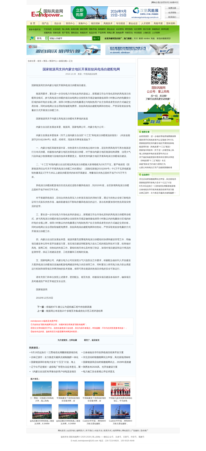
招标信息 (57, 33)
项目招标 (95, 23)
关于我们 (89, 430)
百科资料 (170, 23)
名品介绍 (93, 33)
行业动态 (48, 29)
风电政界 (120, 33)
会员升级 (71, 430)
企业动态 (57, 29)
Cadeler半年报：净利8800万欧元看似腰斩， (94, 422)
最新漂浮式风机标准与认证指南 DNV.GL (156, 140)
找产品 (45, 23)
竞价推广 (144, 430)
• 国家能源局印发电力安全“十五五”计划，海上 (52, 362)
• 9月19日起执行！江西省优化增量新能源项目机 (54, 352)
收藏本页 (174, 2)
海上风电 (66, 29)
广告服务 (135, 430)
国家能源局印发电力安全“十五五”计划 (155, 182)
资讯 (45, 61)
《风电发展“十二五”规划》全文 (152, 160)
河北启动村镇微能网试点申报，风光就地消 (157, 179)
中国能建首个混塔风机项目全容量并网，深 (68, 399)
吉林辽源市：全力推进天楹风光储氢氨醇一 (157, 193)
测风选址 (75, 33)
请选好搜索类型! (164, 38)
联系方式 (108, 430)
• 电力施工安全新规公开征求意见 (98, 371)
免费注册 (172, 8)
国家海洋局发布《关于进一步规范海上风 (156, 150)
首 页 (32, 23)
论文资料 (138, 29)
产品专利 (102, 33)
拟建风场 (48, 33)
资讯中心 (70, 23)
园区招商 (84, 29)
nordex (147, 38)
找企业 (57, 23)
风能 (153, 38)
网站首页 (62, 430)
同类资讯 (33, 347)
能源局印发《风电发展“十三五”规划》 (155, 147)
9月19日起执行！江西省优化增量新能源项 (157, 186)
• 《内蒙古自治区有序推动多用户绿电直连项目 (53, 371)
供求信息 (165, 29)
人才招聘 (145, 23)
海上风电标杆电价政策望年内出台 (153, 154)
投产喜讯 (66, 33)
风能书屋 (158, 23)
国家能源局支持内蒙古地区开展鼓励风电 (156, 143)
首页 (39, 61)
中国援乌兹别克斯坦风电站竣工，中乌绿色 (120, 399)
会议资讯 (120, 29)
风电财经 (102, 29)
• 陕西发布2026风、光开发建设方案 (99, 367)
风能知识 (156, 29)
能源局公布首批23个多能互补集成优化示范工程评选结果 (74, 311)
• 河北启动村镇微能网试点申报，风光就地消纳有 (106, 357)
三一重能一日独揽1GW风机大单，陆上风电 (42, 399)
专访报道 (120, 23)
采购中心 (82, 23)
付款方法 (98, 430)
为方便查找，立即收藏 (67, 340)
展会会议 (133, 23)
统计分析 (147, 29)
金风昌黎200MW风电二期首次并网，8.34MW (42, 422)
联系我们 (172, 17)
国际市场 (93, 29)
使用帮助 (117, 430)
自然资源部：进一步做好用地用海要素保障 (157, 136)
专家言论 (129, 33)
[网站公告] (155, 2)
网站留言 (126, 430)
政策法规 (75, 29)
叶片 (136, 38)
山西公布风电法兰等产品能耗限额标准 (155, 167)
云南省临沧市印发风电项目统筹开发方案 (156, 189)
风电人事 (111, 33)
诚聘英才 (80, 430)
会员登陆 (172, 12)
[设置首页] (165, 2)
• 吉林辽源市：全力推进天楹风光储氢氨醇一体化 (54, 357)
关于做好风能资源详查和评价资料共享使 (156, 157)
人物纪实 (147, 33)
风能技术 (107, 23)
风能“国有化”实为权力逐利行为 (152, 164)
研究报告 (129, 29)
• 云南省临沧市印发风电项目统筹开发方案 (103, 352)
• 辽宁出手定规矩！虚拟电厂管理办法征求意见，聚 (55, 367)
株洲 (141, 38)
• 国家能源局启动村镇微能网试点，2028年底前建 (106, 362)
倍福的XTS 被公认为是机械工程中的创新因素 (69, 307)
